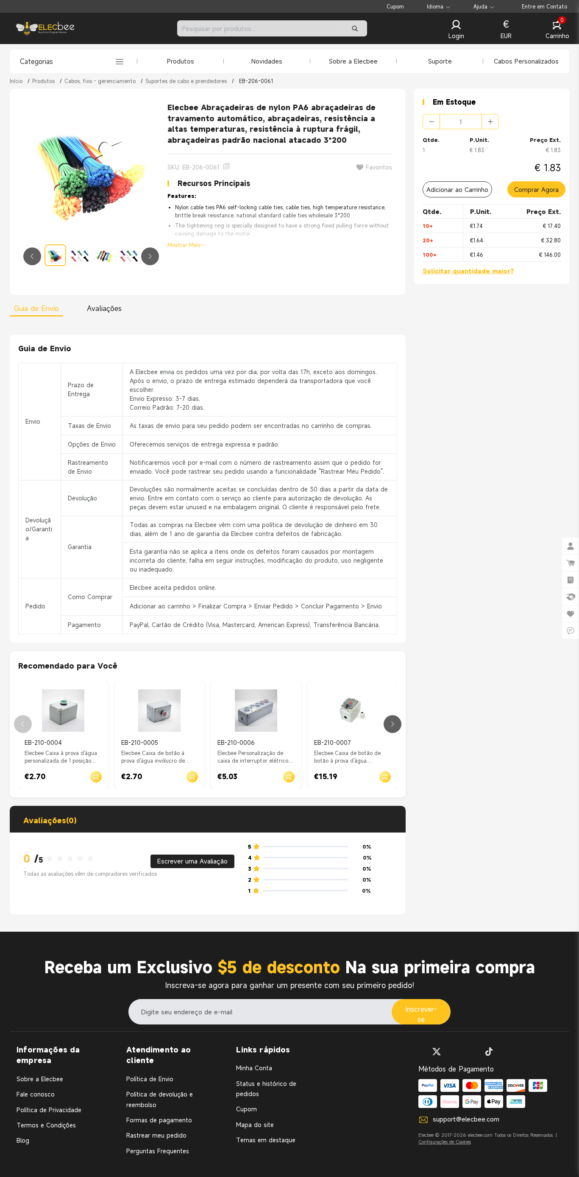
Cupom (395, 6)
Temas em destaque (265, 1140)
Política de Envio (149, 1079)
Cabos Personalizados (526, 61)
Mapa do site (255, 1125)
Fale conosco (36, 1094)
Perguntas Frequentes (157, 1151)
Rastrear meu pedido (156, 1135)
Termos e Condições (46, 1125)
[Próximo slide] (150, 256)
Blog (23, 1140)
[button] (456, 30)
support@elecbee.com (466, 1119)
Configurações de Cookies (444, 1142)
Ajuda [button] (480, 6)
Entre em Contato (544, 6)
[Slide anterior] (32, 256)
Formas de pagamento (159, 1120)
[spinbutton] (461, 122)
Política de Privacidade (49, 1110)
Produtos (180, 61)
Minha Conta (254, 1068)
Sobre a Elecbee (353, 61)
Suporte (440, 61)
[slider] (72, 859)
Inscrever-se (421, 1014)
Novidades (266, 61)
